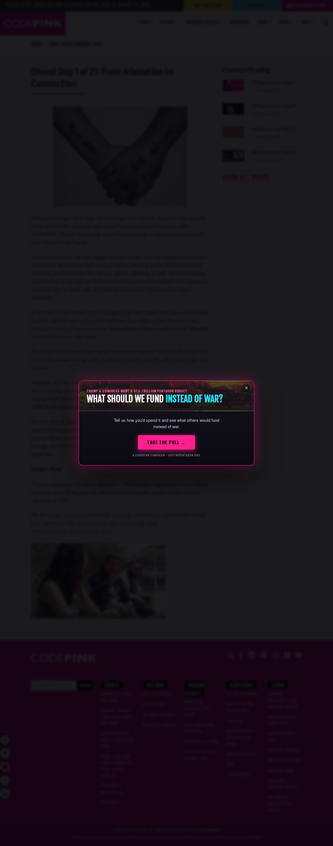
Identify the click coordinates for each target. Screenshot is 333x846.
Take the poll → (166, 442)
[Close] (246, 388)
